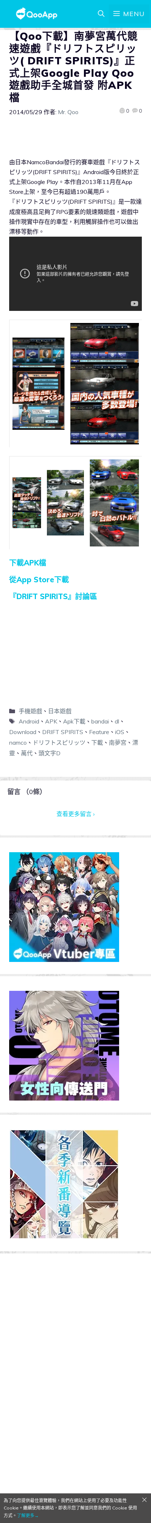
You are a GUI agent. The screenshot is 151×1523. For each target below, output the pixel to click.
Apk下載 (74, 721)
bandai (100, 721)
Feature (99, 732)
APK (51, 721)
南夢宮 (117, 742)
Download (22, 732)
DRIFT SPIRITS (62, 732)
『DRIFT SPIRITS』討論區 (53, 596)
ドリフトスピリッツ (59, 742)
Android (29, 721)
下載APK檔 (27, 562)
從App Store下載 (39, 579)
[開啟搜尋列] (101, 13)
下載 (97, 742)
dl (117, 721)
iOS (119, 732)
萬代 (27, 753)
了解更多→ (28, 1515)
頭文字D (49, 753)
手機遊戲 (30, 711)
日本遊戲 (59, 711)
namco (18, 742)
